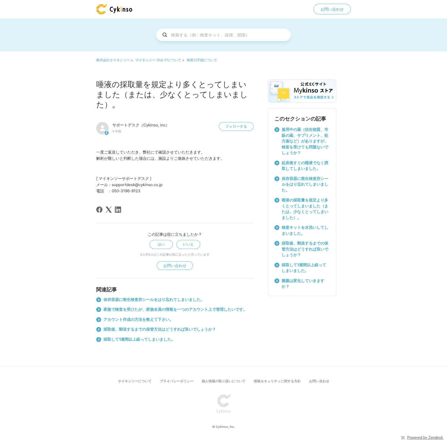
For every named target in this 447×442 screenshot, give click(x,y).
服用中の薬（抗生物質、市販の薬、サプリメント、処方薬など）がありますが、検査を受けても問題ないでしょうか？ (305, 141)
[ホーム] (114, 9)
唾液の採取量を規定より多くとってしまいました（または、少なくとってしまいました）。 (305, 208)
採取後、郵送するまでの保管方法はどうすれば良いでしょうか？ (159, 329)
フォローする (236, 126)
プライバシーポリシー (176, 381)
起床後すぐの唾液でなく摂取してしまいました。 (305, 165)
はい (161, 244)
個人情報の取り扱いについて (223, 381)
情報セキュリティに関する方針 (277, 381)
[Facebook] (99, 210)
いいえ (188, 244)
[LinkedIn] (118, 210)
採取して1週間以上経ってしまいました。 (139, 339)
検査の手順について (202, 60)
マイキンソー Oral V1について (158, 60)
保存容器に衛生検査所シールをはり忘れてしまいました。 (153, 299)
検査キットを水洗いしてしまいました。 (305, 230)
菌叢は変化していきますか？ (303, 283)
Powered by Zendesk (425, 437)
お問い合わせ (332, 9)
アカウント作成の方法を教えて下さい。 (138, 319)
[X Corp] (109, 210)
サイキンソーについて (135, 381)
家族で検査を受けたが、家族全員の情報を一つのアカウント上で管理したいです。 (175, 309)
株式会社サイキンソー (113, 60)
